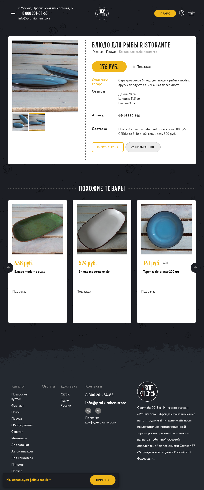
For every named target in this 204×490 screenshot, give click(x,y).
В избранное (144, 147)
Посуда (16, 419)
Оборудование (21, 425)
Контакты (93, 386)
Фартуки (17, 405)
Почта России (66, 403)
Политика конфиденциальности (100, 420)
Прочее (16, 471)
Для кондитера (22, 458)
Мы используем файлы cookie (27, 480)
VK (88, 411)
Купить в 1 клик (107, 147)
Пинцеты (17, 464)
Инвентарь (19, 438)
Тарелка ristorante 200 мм (161, 272)
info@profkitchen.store (34, 18)
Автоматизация (22, 451)
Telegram (98, 411)
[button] (8, 268)
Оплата (48, 386)
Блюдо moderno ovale (29, 272)
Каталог (18, 386)
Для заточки (20, 445)
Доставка (69, 386)
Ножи (15, 412)
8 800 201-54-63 (35, 13)
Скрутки (17, 432)
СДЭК (65, 394)
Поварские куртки (19, 396)
